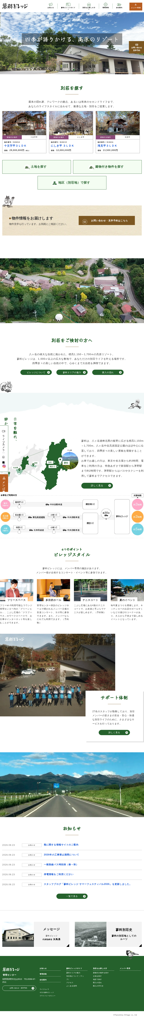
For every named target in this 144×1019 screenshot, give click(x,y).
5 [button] (77, 70)
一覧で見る (72, 896)
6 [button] (81, 70)
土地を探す (97, 976)
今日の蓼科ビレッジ (47, 992)
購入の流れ (108, 372)
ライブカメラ (3, 442)
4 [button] (74, 70)
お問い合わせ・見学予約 (18, 988)
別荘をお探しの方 (89, 7)
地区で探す (97, 979)
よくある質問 (71, 986)
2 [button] (66, 70)
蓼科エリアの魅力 (72, 372)
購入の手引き (98, 986)
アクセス (69, 982)
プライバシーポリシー (47, 996)
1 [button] (63, 70)
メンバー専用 (135, 8)
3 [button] (70, 70)
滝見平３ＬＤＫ (107, 145)
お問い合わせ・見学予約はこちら (109, 220)
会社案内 (119, 7)
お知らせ (51, 7)
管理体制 (106, 7)
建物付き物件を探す (101, 973)
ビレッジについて (36, 372)
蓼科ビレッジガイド (68, 7)
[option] (72, 39)
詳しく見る (97, 485)
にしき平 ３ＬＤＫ (62, 145)
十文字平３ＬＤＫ (15, 145)
